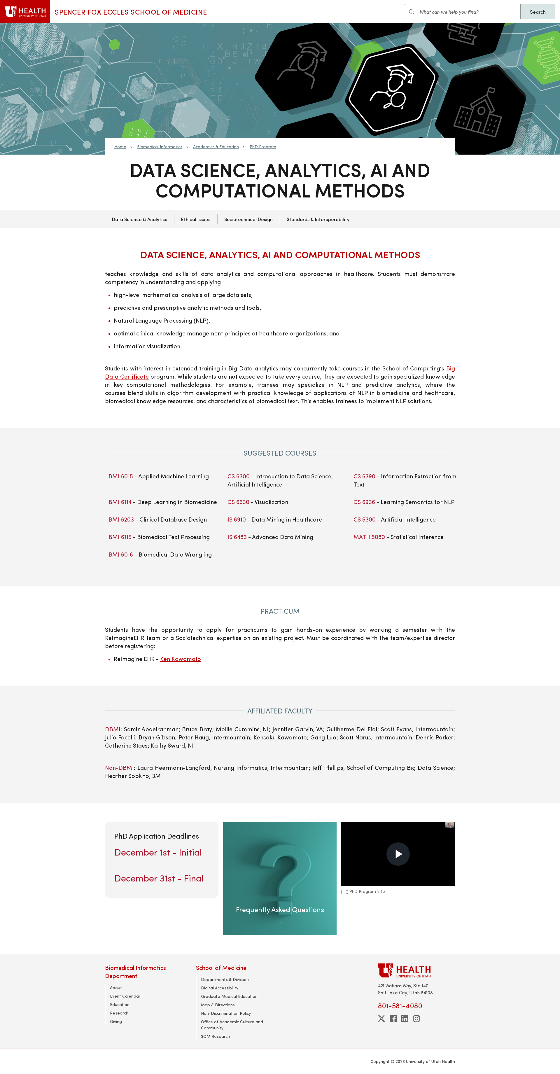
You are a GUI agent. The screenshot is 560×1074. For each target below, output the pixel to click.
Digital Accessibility (219, 988)
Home (120, 146)
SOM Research (215, 1036)
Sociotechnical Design (248, 219)
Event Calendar (125, 996)
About (116, 987)
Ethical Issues (195, 219)
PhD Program (263, 146)
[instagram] (416, 1018)
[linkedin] (404, 1018)
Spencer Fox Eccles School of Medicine (131, 11)
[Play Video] (398, 854)
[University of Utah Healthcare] (416, 970)
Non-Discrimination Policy (226, 1013)
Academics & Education (216, 146)
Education (120, 1004)
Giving (116, 1021)
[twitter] (381, 1018)
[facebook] (393, 1018)
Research (119, 1013)
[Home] (25, 11)
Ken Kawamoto (180, 658)
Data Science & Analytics (139, 219)
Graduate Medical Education (229, 996)
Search (538, 11)
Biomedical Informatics (159, 146)
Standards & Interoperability (318, 219)
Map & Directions (218, 1004)
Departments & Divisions (225, 979)
